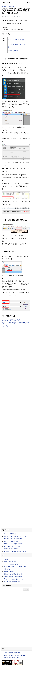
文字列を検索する (14, 51)
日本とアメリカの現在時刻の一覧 (13, 574)
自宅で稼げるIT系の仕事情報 (12, 581)
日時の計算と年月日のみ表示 (12, 548)
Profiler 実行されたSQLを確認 (12, 546)
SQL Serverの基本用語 (10, 534)
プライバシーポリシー (19, 10)
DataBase (11, 6)
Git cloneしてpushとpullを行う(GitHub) (15, 655)
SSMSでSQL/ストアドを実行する (13, 539)
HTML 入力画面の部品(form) (12, 652)
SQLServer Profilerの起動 (16, 40)
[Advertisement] (16, 346)
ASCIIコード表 (7, 569)
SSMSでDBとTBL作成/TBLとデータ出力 (15, 536)
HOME (4, 6)
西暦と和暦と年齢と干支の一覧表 (13, 576)
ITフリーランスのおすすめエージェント (15, 579)
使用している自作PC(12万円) (12, 657)
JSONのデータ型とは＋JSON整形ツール (15, 566)
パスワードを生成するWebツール (13, 564)
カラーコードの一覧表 (10, 561)
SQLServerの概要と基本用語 (11, 320)
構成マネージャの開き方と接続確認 (13, 544)
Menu (28, 2)
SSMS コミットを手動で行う (12, 541)
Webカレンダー (8, 559)
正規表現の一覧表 (9, 571)
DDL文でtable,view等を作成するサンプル (15, 551)
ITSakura (6, 2)
